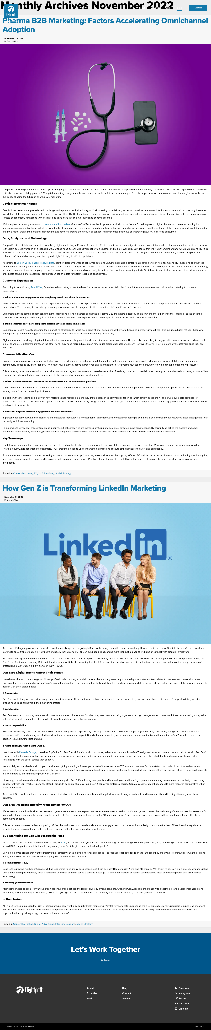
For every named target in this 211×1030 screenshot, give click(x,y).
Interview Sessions (65, 924)
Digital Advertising (44, 473)
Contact (198, 8)
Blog (179, 7)
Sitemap (126, 998)
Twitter (182, 998)
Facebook (183, 988)
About (142, 7)
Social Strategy (63, 473)
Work (167, 7)
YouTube (184, 1003)
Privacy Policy (199, 1026)
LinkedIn (183, 1008)
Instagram (184, 993)
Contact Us (105, 960)
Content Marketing (23, 473)
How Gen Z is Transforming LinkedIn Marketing (84, 488)
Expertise (155, 7)
